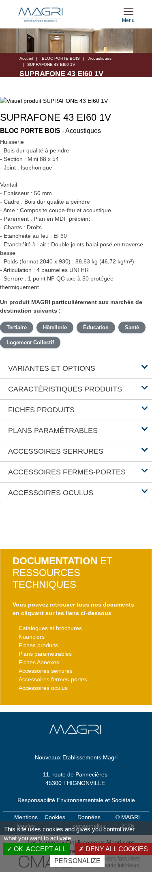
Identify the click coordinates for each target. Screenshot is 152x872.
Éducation (96, 327)
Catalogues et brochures (50, 628)
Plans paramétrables (45, 653)
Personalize (77, 860)
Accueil (26, 58)
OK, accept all (39, 849)
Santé (132, 327)
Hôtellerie (55, 327)
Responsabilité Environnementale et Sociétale (76, 800)
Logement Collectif (30, 342)
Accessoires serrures (46, 671)
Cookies (55, 817)
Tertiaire (16, 327)
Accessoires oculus (43, 688)
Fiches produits (38, 645)
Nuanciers (32, 636)
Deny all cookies (116, 849)
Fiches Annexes (39, 662)
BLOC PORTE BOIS (61, 58)
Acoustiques (99, 58)
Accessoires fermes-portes (53, 679)
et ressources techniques (63, 572)
